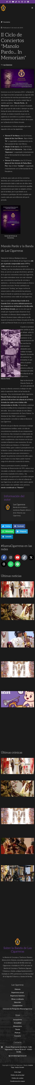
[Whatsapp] (25, 1)
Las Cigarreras (7, 65)
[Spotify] (28, 1)
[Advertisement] (17, 732)
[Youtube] (13, 1)
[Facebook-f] (7, 1)
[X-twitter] (19, 1)
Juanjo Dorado (19, 1067)
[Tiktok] (16, 1)
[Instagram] (10, 1)
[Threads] (22, 1)
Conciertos (6, 22)
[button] (32, 8)
